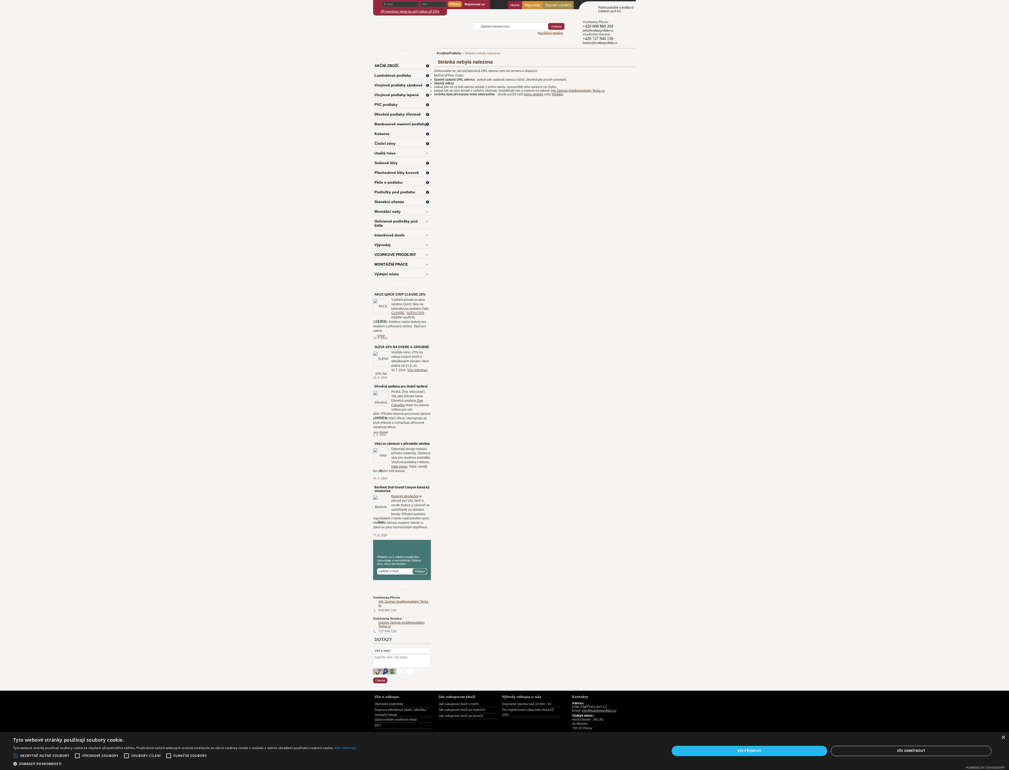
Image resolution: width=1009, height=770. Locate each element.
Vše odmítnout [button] (911, 750)
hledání (557, 94)
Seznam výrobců (558, 5)
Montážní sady (387, 211)
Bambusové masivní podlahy (400, 124)
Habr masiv (399, 466)
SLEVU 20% (415, 313)
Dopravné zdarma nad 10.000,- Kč (526, 704)
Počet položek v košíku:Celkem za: (616, 9)
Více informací (417, 370)
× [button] (1003, 738)
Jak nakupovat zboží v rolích (459, 704)
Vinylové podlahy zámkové (398, 85)
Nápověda (532, 5)
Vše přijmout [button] (749, 750)
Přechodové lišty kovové (396, 172)
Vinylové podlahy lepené (396, 95)
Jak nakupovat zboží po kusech (461, 716)
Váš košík (607, 17)
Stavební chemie (389, 202)
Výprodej (382, 245)
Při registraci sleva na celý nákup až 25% (410, 11)
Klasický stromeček (405, 496)
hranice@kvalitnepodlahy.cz (600, 43)
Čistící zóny (384, 143)
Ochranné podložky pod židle (396, 223)
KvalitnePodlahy (449, 53)
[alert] (504, 751)
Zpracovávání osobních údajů (396, 719)
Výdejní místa (386, 274)
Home (515, 5)
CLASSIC (398, 313)
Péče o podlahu (388, 182)
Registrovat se (475, 4)
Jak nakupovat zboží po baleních (462, 710)
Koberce (381, 134)
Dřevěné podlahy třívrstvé (397, 114)
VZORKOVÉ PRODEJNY (395, 254)
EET (378, 725)
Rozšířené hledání (551, 33)
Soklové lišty (386, 163)
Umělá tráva (384, 153)
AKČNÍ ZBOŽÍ (386, 66)
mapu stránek (533, 94)
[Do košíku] (590, 12)
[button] (184, 763)
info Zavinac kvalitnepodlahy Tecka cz (578, 90)
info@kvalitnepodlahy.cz (598, 30)
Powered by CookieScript (985, 767)
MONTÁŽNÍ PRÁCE (391, 264)
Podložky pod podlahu (394, 192)
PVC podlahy (386, 104)
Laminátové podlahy (392, 75)
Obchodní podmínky (389, 704)
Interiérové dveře (389, 235)
